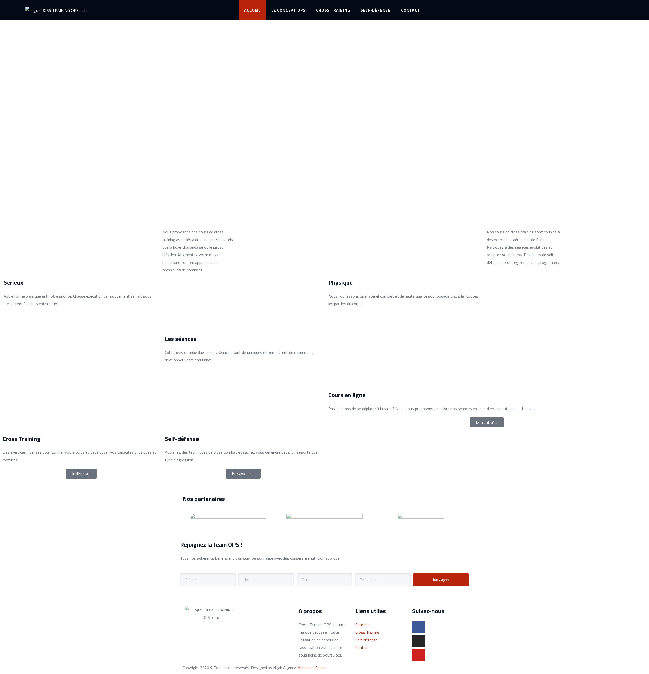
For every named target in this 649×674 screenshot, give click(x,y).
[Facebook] (418, 627)
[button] (487, 422)
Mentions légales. (312, 668)
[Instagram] (418, 641)
